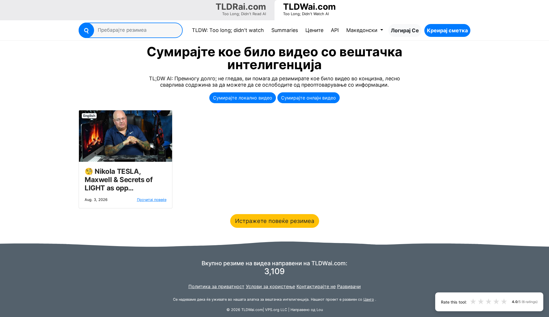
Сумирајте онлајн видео (308, 98)
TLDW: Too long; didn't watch (229, 30)
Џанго (368, 299)
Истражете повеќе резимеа (274, 221)
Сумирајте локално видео (242, 98)
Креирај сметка (447, 30)
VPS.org (272, 310)
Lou (320, 310)
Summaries (284, 30)
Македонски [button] (362, 30)
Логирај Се (405, 30)
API (335, 30)
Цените (314, 30)
